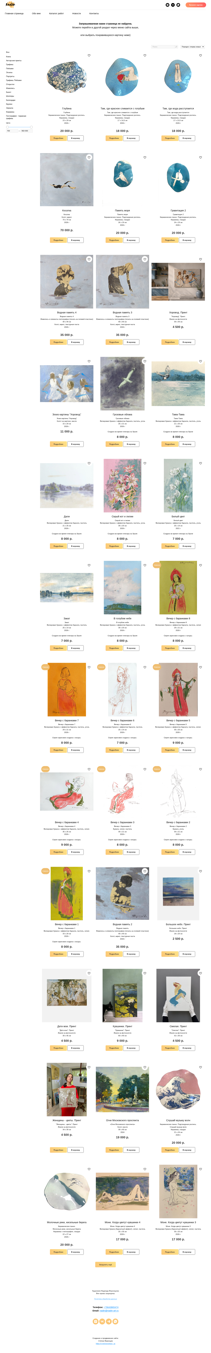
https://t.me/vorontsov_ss (105, 1344)
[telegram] (109, 1321)
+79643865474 (111, 1307)
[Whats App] (178, 5)
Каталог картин (195, 5)
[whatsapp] (115, 1321)
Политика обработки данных (105, 1299)
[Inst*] (167, 5)
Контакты (94, 13)
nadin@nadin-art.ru (109, 1310)
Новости (76, 13)
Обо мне (36, 13)
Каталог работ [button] (56, 13)
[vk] (102, 1321)
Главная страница (14, 13)
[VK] (173, 5)
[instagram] (96, 1321)
